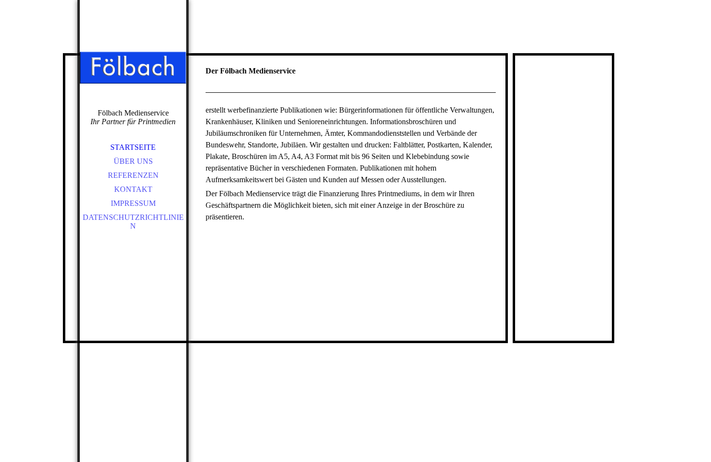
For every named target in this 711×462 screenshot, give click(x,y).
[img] (133, 67)
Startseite (133, 147)
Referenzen (133, 175)
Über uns (133, 161)
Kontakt (133, 189)
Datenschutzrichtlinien (133, 221)
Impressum (133, 203)
